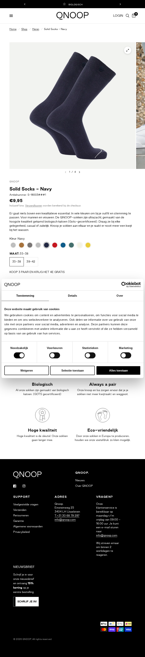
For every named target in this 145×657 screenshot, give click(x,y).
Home (12, 29)
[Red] (55, 245)
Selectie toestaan (72, 370)
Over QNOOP (84, 486)
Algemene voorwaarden (28, 526)
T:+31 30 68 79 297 (67, 515)
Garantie (18, 521)
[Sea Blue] (63, 245)
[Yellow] (88, 245)
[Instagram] (26, 486)
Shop (24, 29)
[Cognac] (21, 245)
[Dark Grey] (30, 245)
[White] (79, 245)
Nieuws (80, 480)
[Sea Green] (71, 245)
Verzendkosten (33, 205)
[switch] (54, 355)
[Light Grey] (38, 245)
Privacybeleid (21, 532)
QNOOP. (82, 472)
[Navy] (46, 245)
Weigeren (26, 370)
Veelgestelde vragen (25, 504)
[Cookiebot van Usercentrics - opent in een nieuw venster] (124, 285)
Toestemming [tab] (25, 295)
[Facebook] (17, 486)
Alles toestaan (118, 370)
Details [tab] (72, 295)
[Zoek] (127, 15)
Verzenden (19, 510)
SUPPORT (21, 496)
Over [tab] (119, 295)
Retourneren (21, 515)
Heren (35, 29)
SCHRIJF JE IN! (27, 601)
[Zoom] (127, 50)
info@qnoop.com (65, 519)
